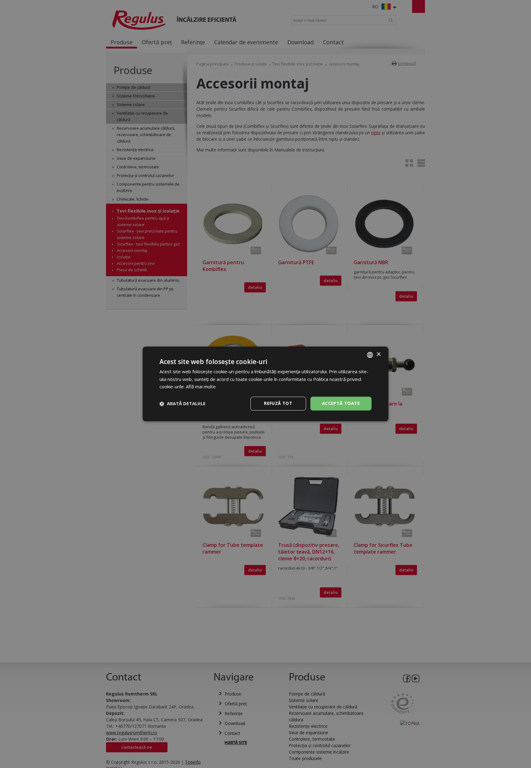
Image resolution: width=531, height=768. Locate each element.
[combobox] (370, 355)
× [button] (378, 354)
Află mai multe (201, 387)
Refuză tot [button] (278, 403)
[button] (182, 403)
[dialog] (265, 384)
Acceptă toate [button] (341, 403)
